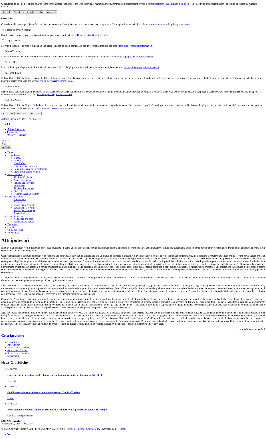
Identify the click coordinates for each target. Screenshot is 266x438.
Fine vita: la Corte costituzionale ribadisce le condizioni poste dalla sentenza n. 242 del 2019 (54, 375)
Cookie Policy (93, 429)
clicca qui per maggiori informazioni (135, 45)
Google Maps (11, 62)
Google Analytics (13, 40)
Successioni (19, 213)
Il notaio (18, 158)
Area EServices (17, 129)
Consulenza (19, 185)
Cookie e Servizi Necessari (18, 29)
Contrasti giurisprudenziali (20, 415)
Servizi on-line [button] (14, 174)
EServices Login (18, 135)
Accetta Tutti (20, 12)
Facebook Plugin (13, 73)
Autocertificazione (22, 180)
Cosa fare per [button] (14, 216)
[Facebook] (8, 124)
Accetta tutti (7, 113)
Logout (13, 132)
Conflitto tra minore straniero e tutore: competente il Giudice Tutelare (43, 392)
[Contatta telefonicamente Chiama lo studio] (8, 434)
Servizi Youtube (12, 51)
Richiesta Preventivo (24, 188)
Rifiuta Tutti (51, 12)
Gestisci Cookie (36, 12)
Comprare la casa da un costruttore (30, 169)
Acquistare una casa (23, 218)
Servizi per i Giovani (24, 207)
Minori (10, 398)
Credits (122, 429)
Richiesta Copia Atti (23, 177)
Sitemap (71, 429)
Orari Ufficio (20, 163)
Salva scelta (34, 113)
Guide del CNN (15, 230)
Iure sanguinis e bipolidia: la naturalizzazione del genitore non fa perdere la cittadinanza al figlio (57, 409)
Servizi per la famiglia (24, 210)
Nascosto (6, 12)
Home (10, 152)
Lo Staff (18, 160)
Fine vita (11, 381)
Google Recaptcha (101, 35)
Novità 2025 (13, 232)
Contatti (11, 227)
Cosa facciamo (12, 336)
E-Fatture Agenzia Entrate (26, 194)
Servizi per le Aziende (24, 205)
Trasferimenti (20, 199)
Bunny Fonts (83, 35)
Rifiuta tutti (21, 113)
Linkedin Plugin (13, 100)
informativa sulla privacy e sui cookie (172, 3)
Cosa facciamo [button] (14, 196)
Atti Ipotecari (20, 202)
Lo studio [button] (12, 155)
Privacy (80, 429)
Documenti (12, 224)
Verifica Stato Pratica (24, 182)
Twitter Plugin (12, 86)
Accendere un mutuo (24, 221)
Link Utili (18, 191)
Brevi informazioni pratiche (27, 171)
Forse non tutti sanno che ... (27, 166)
